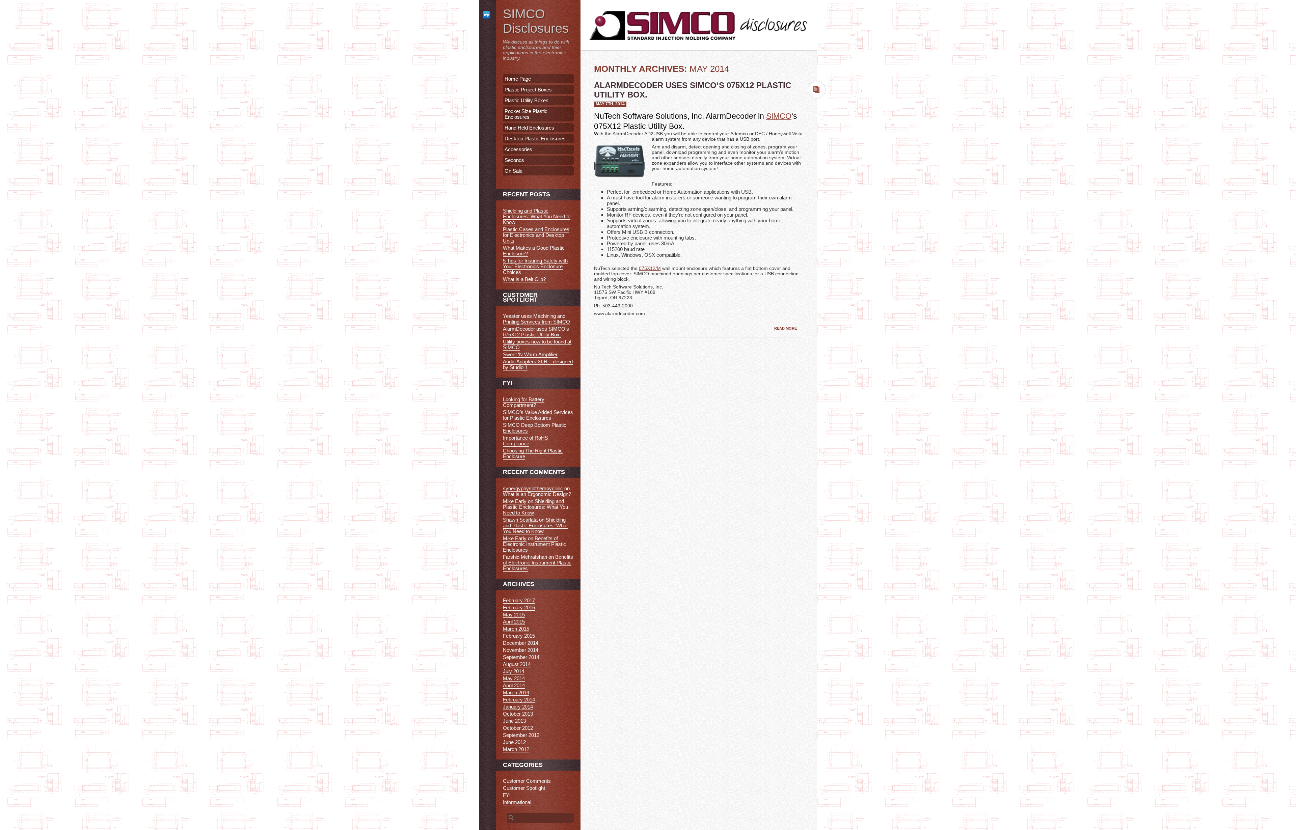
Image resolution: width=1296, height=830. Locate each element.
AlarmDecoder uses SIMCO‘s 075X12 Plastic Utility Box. (536, 331)
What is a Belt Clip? (524, 279)
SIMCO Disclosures (536, 21)
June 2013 (514, 721)
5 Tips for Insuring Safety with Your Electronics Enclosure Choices (535, 266)
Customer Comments (527, 781)
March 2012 (516, 749)
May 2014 (514, 678)
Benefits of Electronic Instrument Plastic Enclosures (534, 544)
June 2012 (514, 742)
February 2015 (519, 636)
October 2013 (518, 714)
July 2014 (513, 671)
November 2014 (520, 650)
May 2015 (514, 614)
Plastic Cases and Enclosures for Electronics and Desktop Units (536, 235)
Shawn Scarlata (520, 520)
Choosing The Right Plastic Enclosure (533, 453)
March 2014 (516, 692)
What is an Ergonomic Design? (537, 494)
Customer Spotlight (524, 788)
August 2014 (517, 664)
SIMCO (778, 116)
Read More (786, 328)
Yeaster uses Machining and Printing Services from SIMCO (536, 319)
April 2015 (514, 622)
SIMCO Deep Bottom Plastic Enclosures (534, 428)
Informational (517, 802)
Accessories (518, 149)
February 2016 (519, 607)
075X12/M (650, 268)
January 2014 (518, 707)
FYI (507, 795)
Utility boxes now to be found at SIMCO (537, 344)
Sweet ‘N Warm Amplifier (530, 354)
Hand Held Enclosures (529, 128)
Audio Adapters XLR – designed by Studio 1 (538, 364)
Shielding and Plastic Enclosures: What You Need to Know (536, 216)
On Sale (513, 171)
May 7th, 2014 (610, 104)
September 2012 (521, 735)
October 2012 (518, 728)
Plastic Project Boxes (528, 89)
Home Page (518, 79)
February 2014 (519, 699)
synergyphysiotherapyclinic (533, 488)
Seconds (514, 160)
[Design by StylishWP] (487, 15)
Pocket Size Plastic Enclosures (526, 114)
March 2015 (516, 629)
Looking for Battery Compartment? (523, 402)
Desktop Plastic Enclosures (535, 138)
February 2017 (519, 600)
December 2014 (520, 643)
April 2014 (514, 685)
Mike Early (514, 501)
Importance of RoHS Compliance (525, 440)
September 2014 (521, 657)
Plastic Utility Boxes (526, 100)
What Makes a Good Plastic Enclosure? (534, 250)
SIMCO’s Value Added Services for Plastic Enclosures (538, 415)
